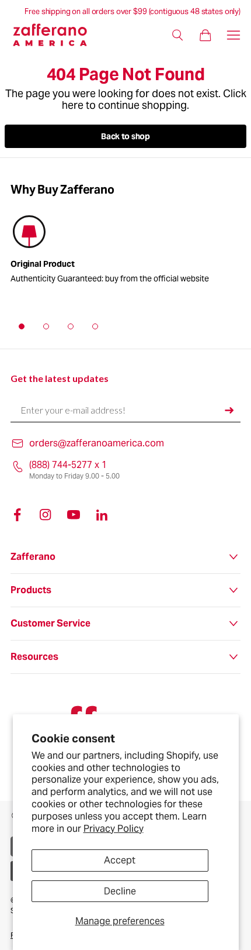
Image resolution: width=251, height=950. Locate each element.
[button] (22, 326)
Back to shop (125, 136)
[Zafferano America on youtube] (74, 515)
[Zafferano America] (57, 34)
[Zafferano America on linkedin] (102, 515)
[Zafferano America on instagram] (46, 515)
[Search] (177, 35)
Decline (120, 891)
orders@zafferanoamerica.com (96, 443)
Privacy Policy (113, 828)
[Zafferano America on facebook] (18, 515)
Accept (119, 860)
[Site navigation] (233, 35)
